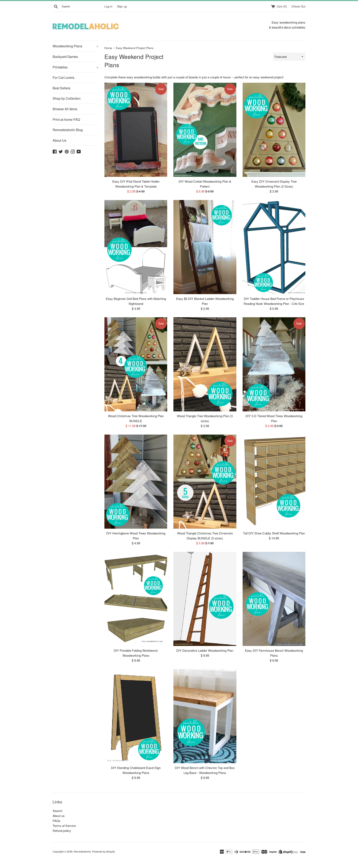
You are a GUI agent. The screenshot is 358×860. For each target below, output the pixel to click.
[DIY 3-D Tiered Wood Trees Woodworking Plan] (274, 364)
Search (57, 810)
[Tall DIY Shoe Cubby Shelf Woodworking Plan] (274, 482)
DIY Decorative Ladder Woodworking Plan (204, 650)
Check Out (298, 6)
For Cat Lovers (63, 77)
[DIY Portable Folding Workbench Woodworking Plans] (135, 599)
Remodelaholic (82, 851)
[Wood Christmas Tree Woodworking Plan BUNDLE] (135, 364)
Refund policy (62, 830)
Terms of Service (64, 825)
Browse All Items (65, 109)
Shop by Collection (67, 98)
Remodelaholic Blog (68, 129)
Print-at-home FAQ (66, 119)
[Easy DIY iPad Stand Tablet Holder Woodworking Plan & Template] (135, 130)
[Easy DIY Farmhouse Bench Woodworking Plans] (274, 599)
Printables (75, 67)
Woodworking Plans (75, 46)
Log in (108, 6)
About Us (59, 140)
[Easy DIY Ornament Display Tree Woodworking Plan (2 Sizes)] (274, 130)
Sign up (122, 6)
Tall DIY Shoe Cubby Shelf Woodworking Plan (274, 533)
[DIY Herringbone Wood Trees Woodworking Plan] (135, 482)
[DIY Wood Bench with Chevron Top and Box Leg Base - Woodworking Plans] (204, 716)
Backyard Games (65, 56)
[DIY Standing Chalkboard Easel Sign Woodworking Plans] (135, 716)
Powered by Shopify (103, 851)
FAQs (56, 820)
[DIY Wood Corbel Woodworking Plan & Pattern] (204, 130)
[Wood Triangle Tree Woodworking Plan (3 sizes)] (204, 364)
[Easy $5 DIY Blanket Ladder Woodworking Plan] (204, 247)
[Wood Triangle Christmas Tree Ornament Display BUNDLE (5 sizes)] (204, 482)
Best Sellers (61, 88)
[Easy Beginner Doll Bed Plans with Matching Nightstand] (135, 247)
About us (59, 815)
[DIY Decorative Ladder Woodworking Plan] (204, 599)
